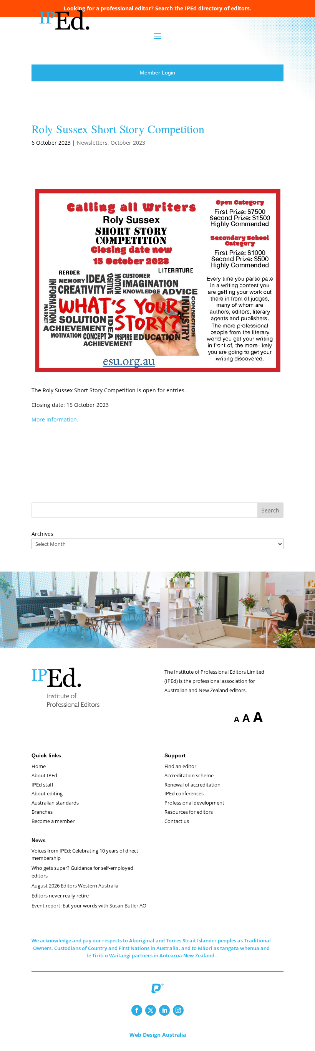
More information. (55, 419)
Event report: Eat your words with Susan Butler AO (89, 905)
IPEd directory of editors (217, 8)
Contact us (176, 821)
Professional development (194, 802)
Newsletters (92, 142)
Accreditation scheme (189, 775)
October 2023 (128, 142)
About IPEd (44, 775)
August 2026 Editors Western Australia (75, 885)
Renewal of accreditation (192, 784)
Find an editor (180, 766)
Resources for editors (188, 811)
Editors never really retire (60, 895)
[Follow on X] (150, 1010)
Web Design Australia (157, 1034)
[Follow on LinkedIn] (164, 1010)
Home (39, 766)
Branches (42, 811)
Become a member (53, 821)
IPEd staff (42, 784)
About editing (47, 793)
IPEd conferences (184, 793)
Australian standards (55, 802)
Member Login (157, 72)
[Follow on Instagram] (178, 1010)
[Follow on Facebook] (136, 1010)
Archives (42, 533)
